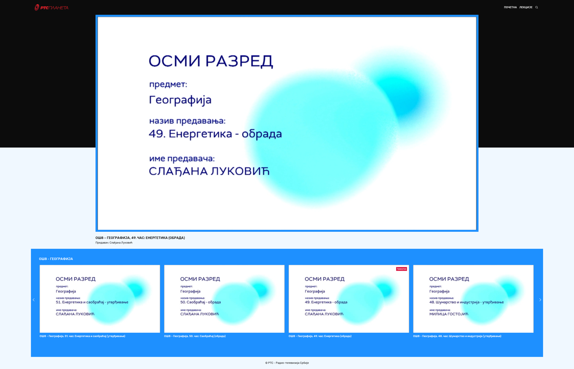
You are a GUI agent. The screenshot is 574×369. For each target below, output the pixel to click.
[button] (455, 227)
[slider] (278, 226)
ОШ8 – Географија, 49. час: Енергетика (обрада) (320, 336)
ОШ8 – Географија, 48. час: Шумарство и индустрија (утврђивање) (457, 336)
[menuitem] (464, 227)
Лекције (525, 7)
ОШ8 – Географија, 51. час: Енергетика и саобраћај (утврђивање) (82, 336)
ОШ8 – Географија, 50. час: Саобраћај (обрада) (195, 336)
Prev (33, 299)
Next (540, 299)
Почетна (510, 7)
